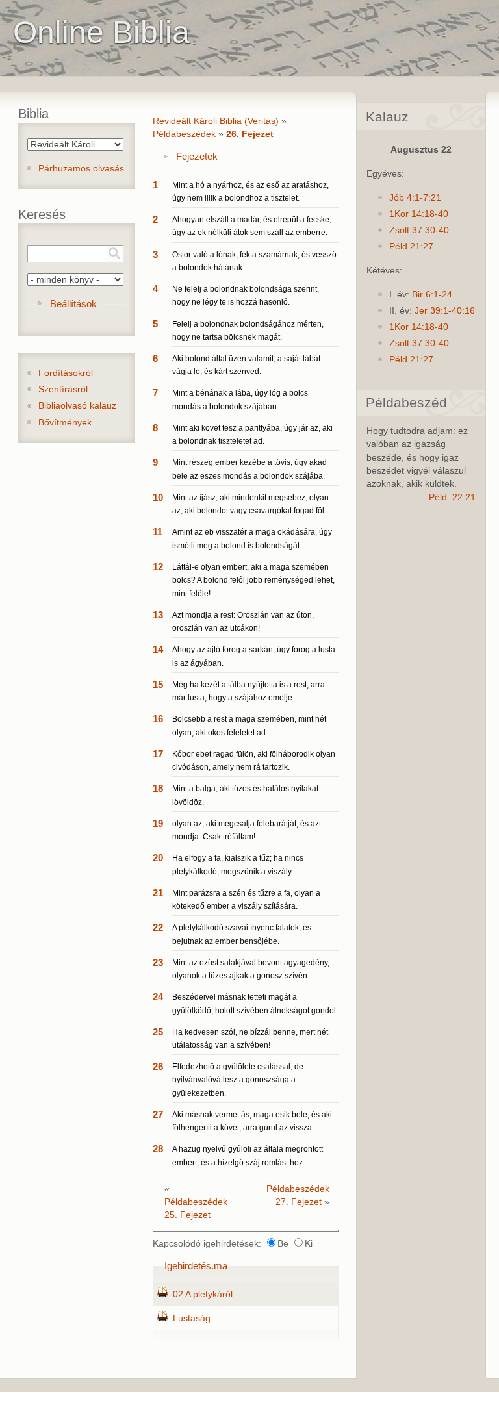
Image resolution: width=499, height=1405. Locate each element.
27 (158, 1114)
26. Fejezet (250, 134)
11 (157, 531)
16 (158, 718)
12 (158, 566)
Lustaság (192, 1318)
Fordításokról (65, 373)
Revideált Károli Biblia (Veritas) (216, 121)
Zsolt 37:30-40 (419, 230)
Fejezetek (197, 156)
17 (158, 753)
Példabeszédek (184, 134)
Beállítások (73, 303)
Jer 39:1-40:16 (445, 311)
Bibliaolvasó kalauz (77, 406)
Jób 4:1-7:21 (415, 198)
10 (158, 497)
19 (158, 823)
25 (158, 1031)
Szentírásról (63, 389)
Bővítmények (65, 422)
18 (158, 788)
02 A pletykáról (203, 1294)
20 (158, 857)
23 (158, 962)
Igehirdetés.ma (195, 1265)
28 (158, 1148)
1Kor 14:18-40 (418, 214)
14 (158, 649)
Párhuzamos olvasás (81, 168)
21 (158, 892)
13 (158, 614)
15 (158, 684)
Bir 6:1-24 (432, 294)
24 (158, 996)
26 (158, 1066)
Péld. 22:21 (452, 497)
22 (158, 927)
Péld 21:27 (411, 246)
